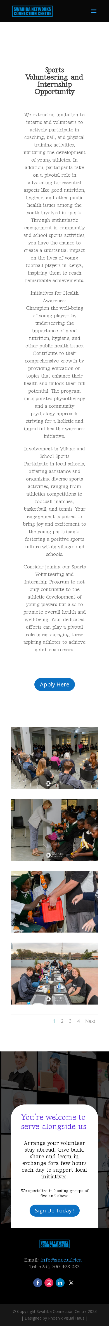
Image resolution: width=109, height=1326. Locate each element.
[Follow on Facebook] (37, 1282)
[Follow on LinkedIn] (60, 1282)
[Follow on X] (71, 1282)
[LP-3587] (54, 1003)
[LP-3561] (54, 859)
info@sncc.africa (61, 1260)
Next (90, 1021)
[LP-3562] (54, 931)
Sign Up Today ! (54, 1210)
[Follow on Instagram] (48, 1282)
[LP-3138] (54, 787)
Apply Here (54, 684)
